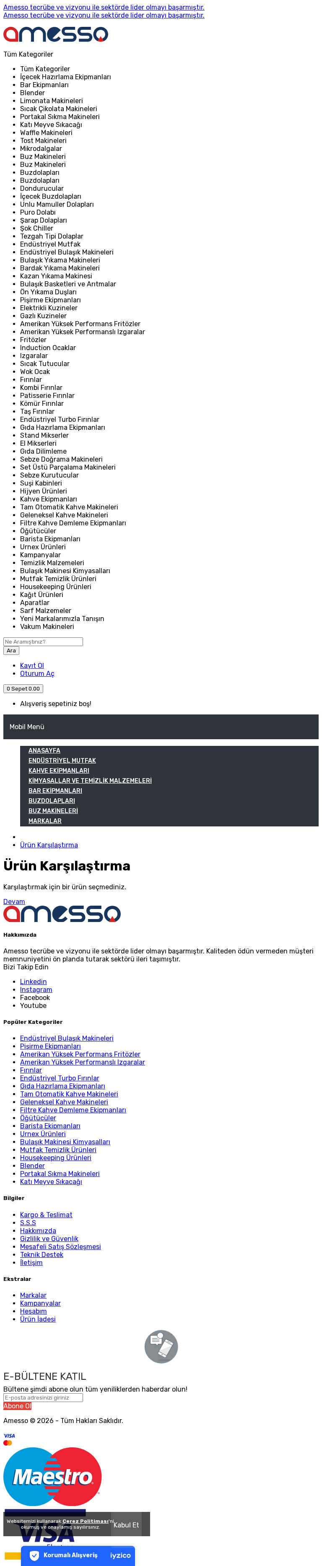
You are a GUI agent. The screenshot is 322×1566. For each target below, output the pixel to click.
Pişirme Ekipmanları (50, 1046)
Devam (14, 902)
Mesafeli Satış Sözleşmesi (60, 1247)
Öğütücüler (38, 1118)
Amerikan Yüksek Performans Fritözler (80, 1054)
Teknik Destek (41, 1255)
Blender (32, 1166)
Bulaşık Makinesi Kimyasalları (65, 1142)
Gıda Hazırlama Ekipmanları (62, 1086)
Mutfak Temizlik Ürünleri (58, 1150)
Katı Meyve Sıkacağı (51, 1182)
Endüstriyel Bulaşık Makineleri (67, 1038)
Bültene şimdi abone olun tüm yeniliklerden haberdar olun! (95, 1389)
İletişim (31, 1263)
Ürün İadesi (38, 1319)
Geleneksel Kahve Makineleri (64, 1102)
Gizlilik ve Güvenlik (49, 1239)
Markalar (33, 1295)
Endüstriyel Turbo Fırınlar (59, 1078)
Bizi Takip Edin (26, 967)
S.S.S (28, 1223)
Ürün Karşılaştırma (49, 845)
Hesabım (33, 1311)
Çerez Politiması (85, 1521)
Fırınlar (31, 1070)
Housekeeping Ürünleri (55, 1158)
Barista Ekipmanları (50, 1126)
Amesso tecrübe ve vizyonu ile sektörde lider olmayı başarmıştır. (104, 7)
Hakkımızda (38, 1231)
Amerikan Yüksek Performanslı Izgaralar (82, 1062)
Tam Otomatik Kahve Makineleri (69, 1094)
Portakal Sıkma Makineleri (60, 1174)
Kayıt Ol (32, 666)
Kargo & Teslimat (46, 1215)
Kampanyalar (40, 1303)
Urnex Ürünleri (43, 1134)
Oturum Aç (37, 674)
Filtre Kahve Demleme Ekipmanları (73, 1110)
